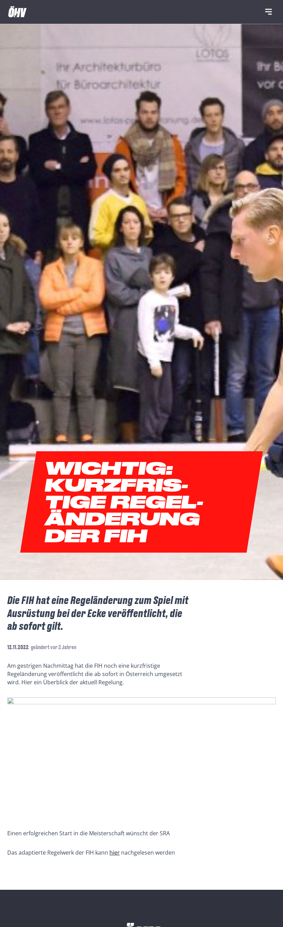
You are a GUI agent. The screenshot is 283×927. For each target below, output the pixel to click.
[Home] (17, 11)
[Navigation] (268, 11)
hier (114, 852)
